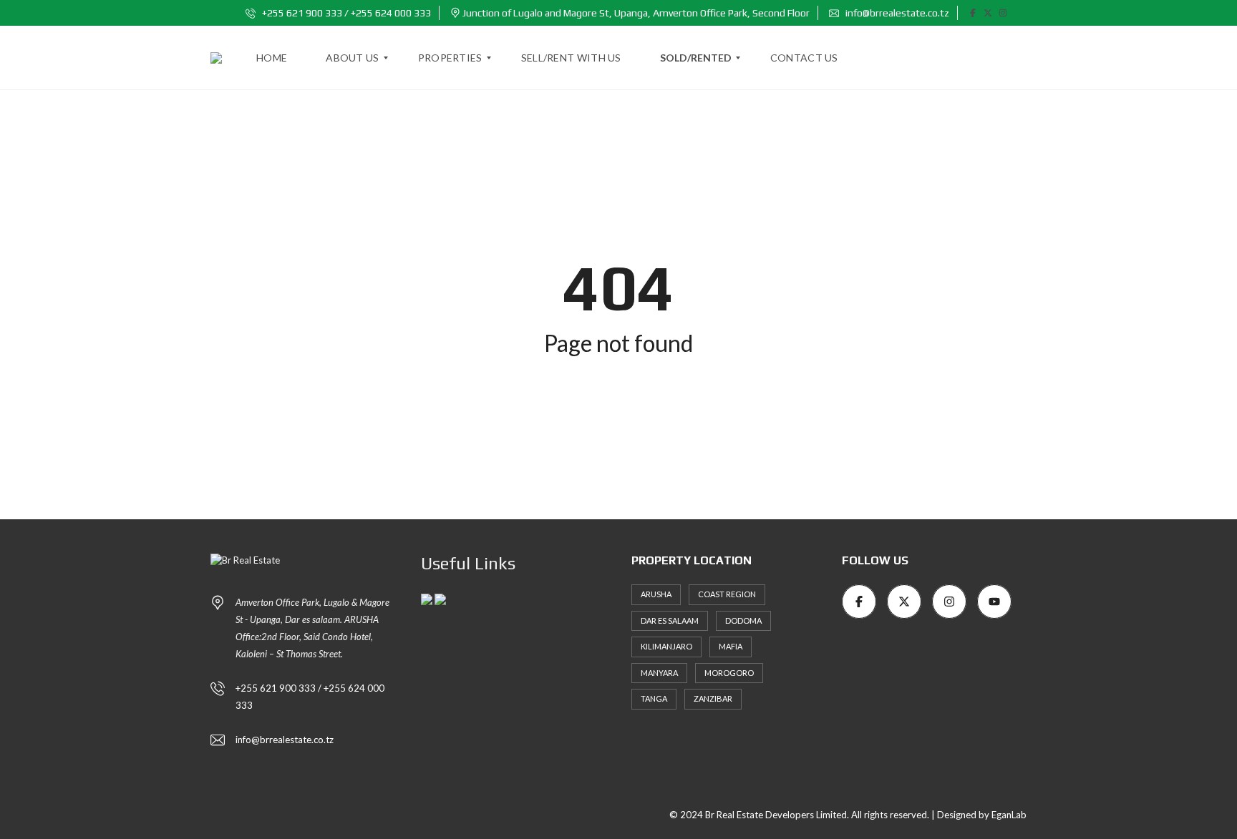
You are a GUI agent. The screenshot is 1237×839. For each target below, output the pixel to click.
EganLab (1009, 814)
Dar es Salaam (670, 620)
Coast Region (727, 594)
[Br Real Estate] (216, 58)
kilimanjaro (666, 646)
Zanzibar (713, 698)
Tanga (654, 698)
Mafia (730, 646)
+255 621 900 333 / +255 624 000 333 (345, 13)
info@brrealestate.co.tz (896, 13)
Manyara (659, 672)
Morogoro (729, 672)
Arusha (656, 594)
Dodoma (743, 620)
